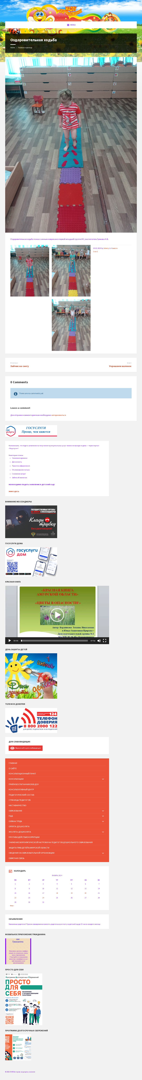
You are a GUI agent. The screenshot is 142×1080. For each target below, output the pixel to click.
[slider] (54, 641)
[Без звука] (99, 640)
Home (12, 47)
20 (85, 893)
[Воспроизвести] (9, 640)
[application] (57, 615)
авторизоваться (58, 415)
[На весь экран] (104, 640)
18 (57, 893)
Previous (14, 363)
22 (15, 898)
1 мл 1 (95, 251)
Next (129, 363)
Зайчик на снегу (19, 366)
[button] (57, 615)
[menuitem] (57, 763)
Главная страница (25, 47)
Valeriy (106, 248)
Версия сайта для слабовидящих (28, 748)
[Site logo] (71, 15)
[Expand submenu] (103, 779)
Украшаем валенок (120, 366)
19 (72, 893)
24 (43, 898)
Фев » (12, 906)
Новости (114, 248)
